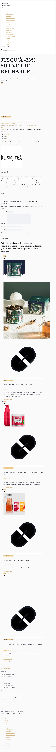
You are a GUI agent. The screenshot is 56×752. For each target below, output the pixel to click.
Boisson (19, 78)
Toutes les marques (8, 685)
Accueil (3, 78)
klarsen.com (13, 713)
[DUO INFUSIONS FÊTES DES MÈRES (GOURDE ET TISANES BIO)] (14, 598)
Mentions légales (8, 699)
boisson (9, 125)
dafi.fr (22, 713)
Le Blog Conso (7, 683)
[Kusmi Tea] (11, 167)
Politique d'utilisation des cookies (12, 695)
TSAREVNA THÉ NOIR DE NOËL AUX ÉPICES (18, 384)
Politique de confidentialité (11, 693)
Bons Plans (34, 125)
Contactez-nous (8, 676)
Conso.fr (7, 713)
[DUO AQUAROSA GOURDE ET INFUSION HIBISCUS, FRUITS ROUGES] (14, 426)
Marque (6, 136)
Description (7, 134)
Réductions (3, 127)
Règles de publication (9, 687)
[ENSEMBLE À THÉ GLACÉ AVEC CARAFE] (14, 514)
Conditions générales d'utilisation (12, 697)
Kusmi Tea (3, 129)
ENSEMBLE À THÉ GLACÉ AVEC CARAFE (17, 560)
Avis (5, 138)
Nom (2, 226)
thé (11, 125)
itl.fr (19, 713)
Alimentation (13, 78)
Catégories (7, 78)
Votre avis (4, 223)
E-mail (3, 229)
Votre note (4, 212)
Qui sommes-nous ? (9, 674)
